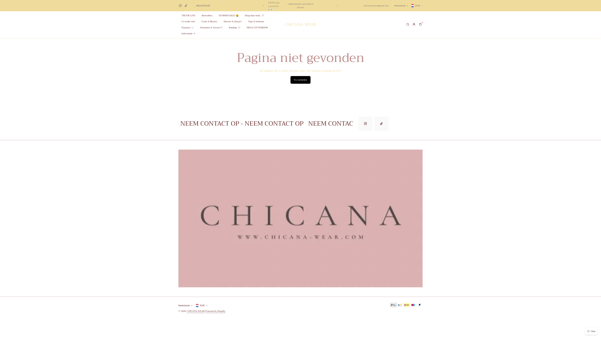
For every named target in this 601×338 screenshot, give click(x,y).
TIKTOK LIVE (188, 15)
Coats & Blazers (209, 21)
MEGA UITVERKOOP (257, 27)
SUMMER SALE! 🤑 (229, 15)
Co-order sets (188, 21)
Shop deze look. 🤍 (254, 15)
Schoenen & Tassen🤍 (211, 27)
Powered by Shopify (215, 311)
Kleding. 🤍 (234, 27)
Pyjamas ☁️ (188, 27)
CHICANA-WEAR (196, 311)
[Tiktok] (186, 6)
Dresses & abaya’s (233, 21)
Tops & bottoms (256, 21)
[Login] (414, 24)
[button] (263, 6)
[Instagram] (180, 6)
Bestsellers (207, 15)
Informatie (187, 33)
